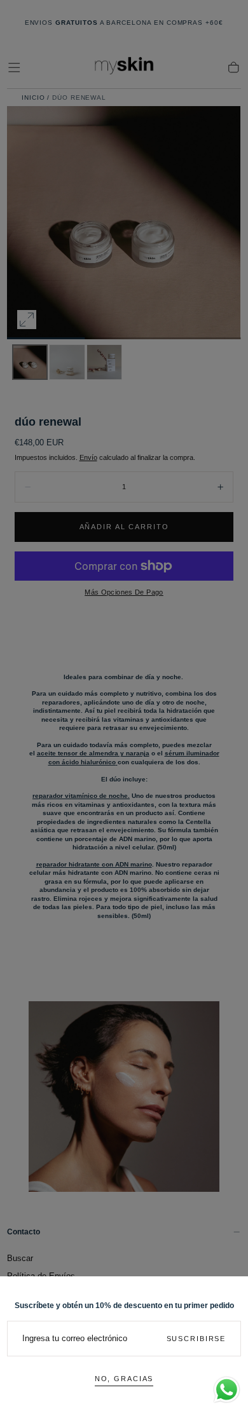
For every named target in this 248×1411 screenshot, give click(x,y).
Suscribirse (196, 1338)
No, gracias (124, 1378)
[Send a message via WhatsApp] (227, 1390)
